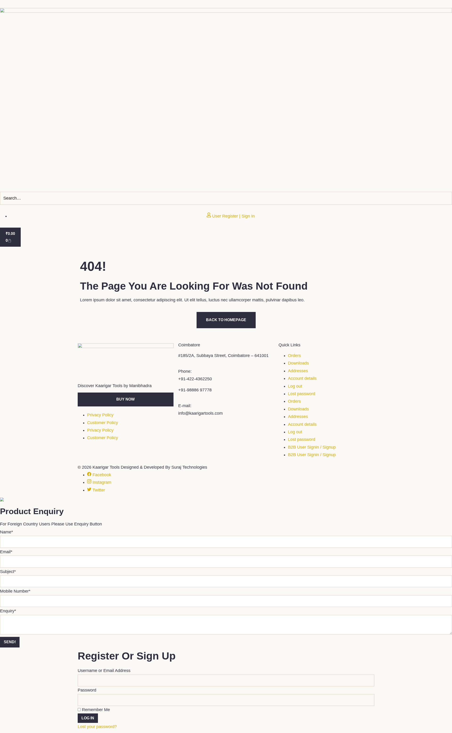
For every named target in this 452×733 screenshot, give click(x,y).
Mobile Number (15, 591)
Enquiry (8, 611)
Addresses (298, 371)
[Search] (447, 198)
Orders (294, 355)
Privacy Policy (100, 415)
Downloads (298, 363)
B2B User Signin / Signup (312, 447)
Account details (302, 378)
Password (87, 690)
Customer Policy (102, 422)
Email (6, 551)
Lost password (301, 393)
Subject (8, 571)
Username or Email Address (104, 670)
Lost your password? (97, 726)
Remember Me (95, 709)
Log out (295, 386)
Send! (10, 642)
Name (6, 532)
